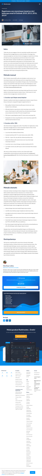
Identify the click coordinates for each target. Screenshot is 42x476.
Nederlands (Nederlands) (28, 411)
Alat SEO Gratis (18, 404)
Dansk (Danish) (29, 429)
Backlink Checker (18, 379)
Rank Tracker (17, 372)
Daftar (27, 383)
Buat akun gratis (21, 336)
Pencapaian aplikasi (28, 387)
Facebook (2, 373)
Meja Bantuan (29, 389)
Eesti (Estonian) (29, 434)
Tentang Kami (36, 374)
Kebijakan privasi (28, 376)
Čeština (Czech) (29, 427)
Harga (27, 384)
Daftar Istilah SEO (18, 400)
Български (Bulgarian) (28, 425)
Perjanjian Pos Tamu (19, 406)
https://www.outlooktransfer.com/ (14, 87)
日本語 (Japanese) (28, 408)
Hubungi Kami (37, 372)
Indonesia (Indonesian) (28, 442)
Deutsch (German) (28, 396)
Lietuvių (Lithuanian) (28, 445)
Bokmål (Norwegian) (28, 465)
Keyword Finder (18, 374)
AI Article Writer (18, 384)
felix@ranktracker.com (37, 390)
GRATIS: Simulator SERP (20, 386)
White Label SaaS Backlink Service (18, 393)
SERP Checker (18, 375)
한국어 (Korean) (29, 463)
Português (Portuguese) (28, 416)
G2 (11, 376)
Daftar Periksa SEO (19, 382)
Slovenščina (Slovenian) (28, 457)
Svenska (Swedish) (28, 419)
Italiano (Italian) (29, 405)
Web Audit (17, 377)
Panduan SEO (18, 402)
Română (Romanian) (28, 451)
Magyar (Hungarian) (28, 439)
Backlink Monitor (18, 381)
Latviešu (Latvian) (28, 448)
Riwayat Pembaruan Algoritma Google (19, 408)
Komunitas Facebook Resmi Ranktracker (11, 373)
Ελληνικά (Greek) (28, 432)
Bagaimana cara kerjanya (20, 395)
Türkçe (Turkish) (29, 421)
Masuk (16, 339)
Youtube (7, 373)
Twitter (2, 376)
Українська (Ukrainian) (28, 460)
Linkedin (7, 376)
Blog (16, 398)
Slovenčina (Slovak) (28, 454)
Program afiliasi (18, 397)
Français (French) (28, 403)
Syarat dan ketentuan (28, 373)
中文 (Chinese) (29, 423)
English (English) (29, 394)
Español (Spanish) (28, 400)
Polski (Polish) (29, 413)
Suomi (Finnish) (29, 436)
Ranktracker (6, 4)
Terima (32, 472)
